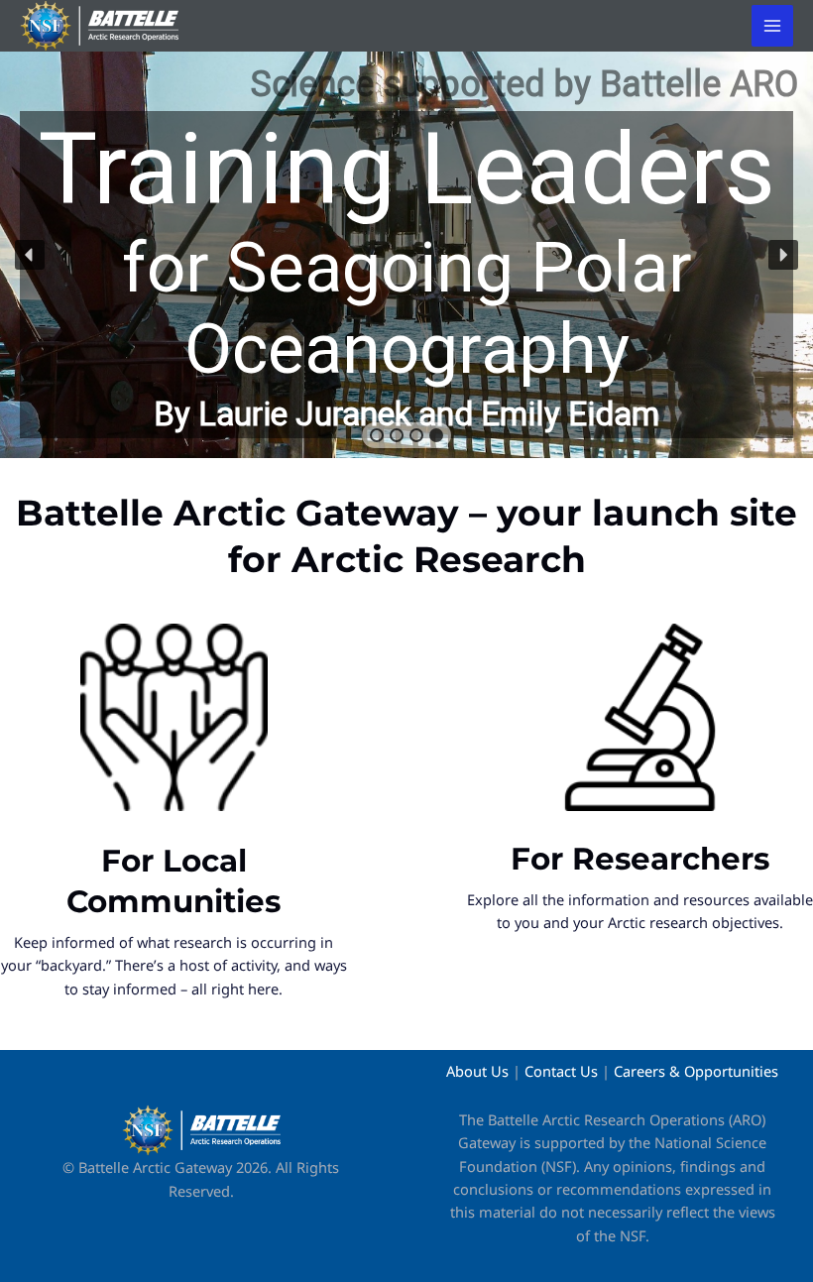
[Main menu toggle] (772, 26)
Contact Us (561, 1071)
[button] (406, 255)
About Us (477, 1071)
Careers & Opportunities (696, 1071)
